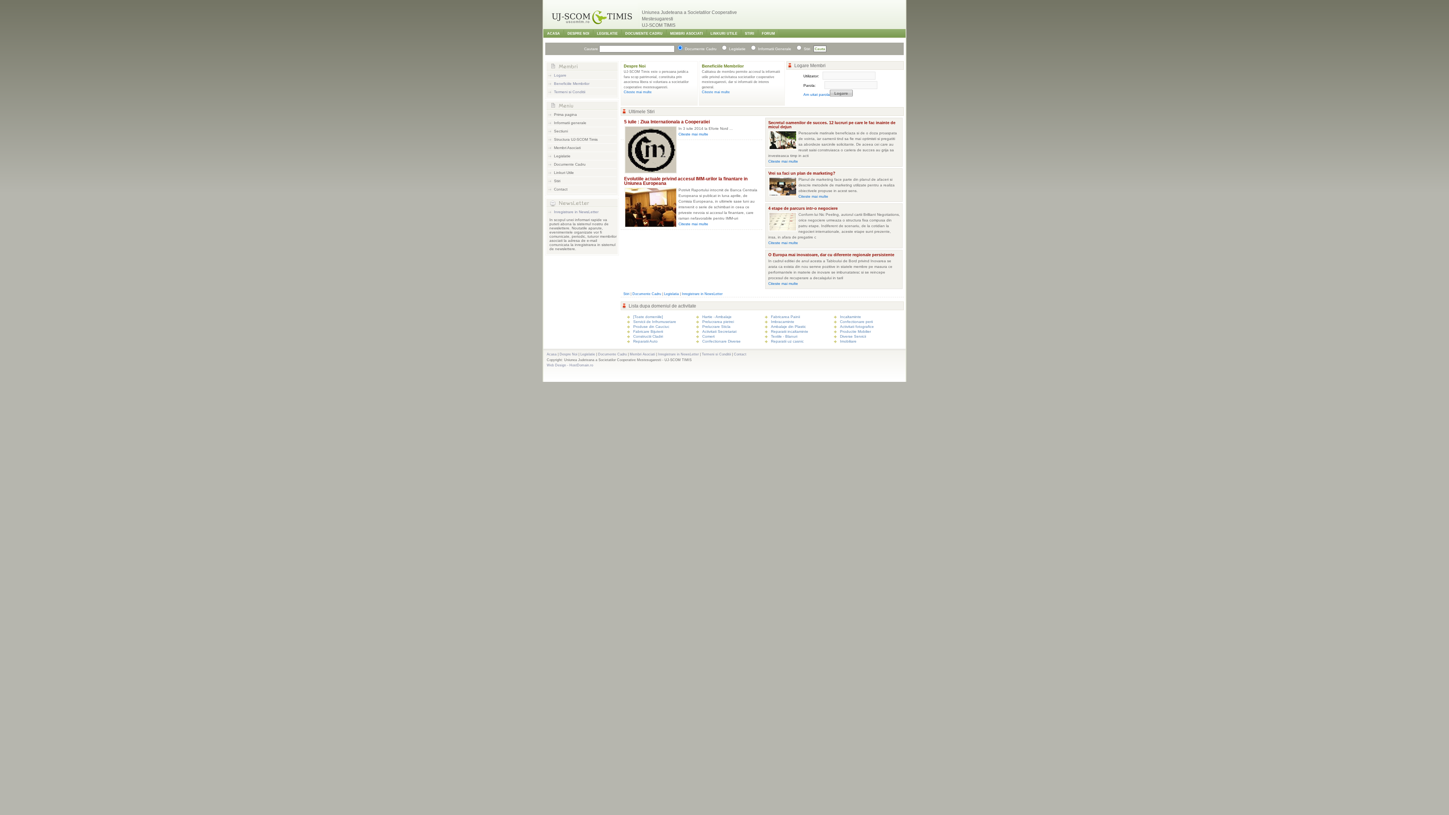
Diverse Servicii (853, 336)
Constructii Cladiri (648, 336)
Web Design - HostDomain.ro (570, 365)
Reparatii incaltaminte (789, 331)
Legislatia (671, 294)
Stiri (749, 33)
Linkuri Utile (724, 33)
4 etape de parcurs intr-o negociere (803, 208)
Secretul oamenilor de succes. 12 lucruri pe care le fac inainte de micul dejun (831, 124)
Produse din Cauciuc (651, 326)
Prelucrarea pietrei (718, 322)
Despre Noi (578, 33)
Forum (768, 33)
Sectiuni (561, 131)
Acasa (553, 33)
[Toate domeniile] (648, 317)
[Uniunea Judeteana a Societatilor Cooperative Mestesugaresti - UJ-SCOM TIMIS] (592, 27)
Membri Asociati (686, 33)
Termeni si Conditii (569, 92)
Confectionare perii (856, 322)
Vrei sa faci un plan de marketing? (801, 173)
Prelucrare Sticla (716, 326)
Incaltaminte (850, 317)
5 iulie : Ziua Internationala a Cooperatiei (667, 122)
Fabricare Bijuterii (648, 331)
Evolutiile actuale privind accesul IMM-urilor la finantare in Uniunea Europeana (686, 181)
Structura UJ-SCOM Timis (576, 139)
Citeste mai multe (638, 92)
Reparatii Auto (645, 341)
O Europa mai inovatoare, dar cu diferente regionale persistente (831, 254)
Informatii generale (570, 123)
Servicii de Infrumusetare (654, 322)
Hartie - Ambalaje (717, 317)
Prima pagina (565, 114)
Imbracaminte (782, 322)
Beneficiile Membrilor (571, 84)
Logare (560, 75)
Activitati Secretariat (719, 331)
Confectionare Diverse (721, 341)
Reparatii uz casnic (787, 341)
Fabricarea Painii (785, 317)
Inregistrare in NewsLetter (576, 212)
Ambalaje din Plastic (788, 326)
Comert (708, 336)
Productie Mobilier (855, 331)
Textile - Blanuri (784, 336)
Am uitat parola (816, 95)
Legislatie (607, 33)
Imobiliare (848, 341)
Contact (561, 189)
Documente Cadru (644, 33)
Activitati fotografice (857, 326)
